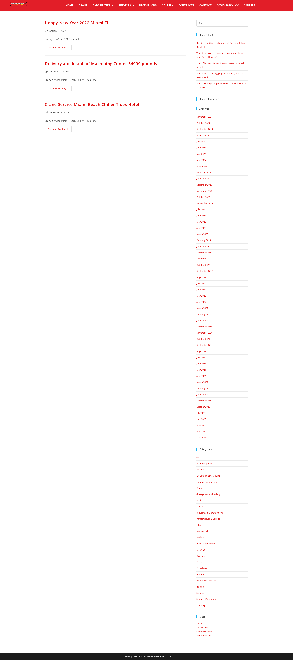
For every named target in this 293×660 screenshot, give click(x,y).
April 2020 (201, 431)
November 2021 (204, 332)
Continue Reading (60, 47)
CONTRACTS (186, 5)
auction (200, 469)
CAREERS (249, 5)
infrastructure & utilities (208, 518)
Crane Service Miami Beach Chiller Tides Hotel (92, 104)
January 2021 (202, 394)
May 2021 (201, 369)
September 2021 (204, 345)
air (197, 457)
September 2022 (204, 271)
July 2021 (200, 357)
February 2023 (203, 240)
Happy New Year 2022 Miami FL (77, 22)
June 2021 (201, 363)
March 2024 (202, 166)
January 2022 (202, 320)
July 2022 (200, 283)
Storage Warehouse (206, 599)
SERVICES (125, 5)
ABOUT (83, 5)
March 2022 (202, 308)
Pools (199, 562)
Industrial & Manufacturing (209, 512)
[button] (103, 5)
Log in (199, 623)
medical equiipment (206, 543)
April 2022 (201, 301)
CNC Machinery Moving (208, 475)
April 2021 (201, 375)
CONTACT (205, 5)
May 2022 (201, 295)
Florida (199, 500)
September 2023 (204, 203)
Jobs (198, 525)
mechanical (202, 531)
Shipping (200, 592)
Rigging (200, 586)
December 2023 (204, 184)
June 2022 (201, 289)
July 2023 (200, 209)
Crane (199, 487)
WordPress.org (203, 635)
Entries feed (202, 627)
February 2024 (203, 172)
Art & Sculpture (204, 463)
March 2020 (202, 437)
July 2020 (200, 412)
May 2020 (201, 425)
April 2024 (201, 160)
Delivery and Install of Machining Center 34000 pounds (101, 63)
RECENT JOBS (148, 5)
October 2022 (203, 264)
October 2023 (203, 197)
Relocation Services (206, 580)
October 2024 (203, 123)
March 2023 (202, 234)
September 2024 (204, 129)
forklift (199, 506)
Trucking (200, 605)
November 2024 (204, 116)
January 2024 (202, 178)
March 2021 (202, 382)
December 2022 (204, 252)
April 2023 (201, 227)
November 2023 (204, 190)
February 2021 (203, 388)
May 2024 (201, 153)
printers (200, 574)
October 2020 (203, 406)
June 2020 (201, 419)
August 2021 (202, 351)
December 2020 (204, 400)
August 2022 (202, 277)
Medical (200, 537)
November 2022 (204, 258)
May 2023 (201, 221)
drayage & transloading (208, 494)
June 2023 (201, 215)
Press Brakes (202, 568)
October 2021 (203, 339)
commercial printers (206, 481)
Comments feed (204, 631)
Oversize (200, 555)
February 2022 (203, 314)
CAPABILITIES (101, 5)
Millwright (201, 549)
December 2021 (204, 326)
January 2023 (202, 246)
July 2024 (200, 141)
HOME (69, 5)
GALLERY (167, 5)
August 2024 (202, 135)
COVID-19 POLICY (228, 5)
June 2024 (201, 147)
